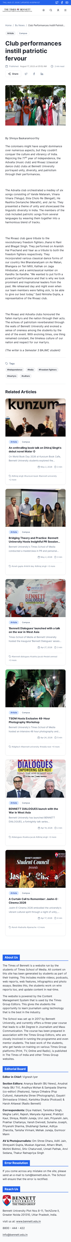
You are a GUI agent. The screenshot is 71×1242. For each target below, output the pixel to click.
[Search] (51, 10)
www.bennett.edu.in (28, 1221)
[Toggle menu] (65, 10)
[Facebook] (61, 2)
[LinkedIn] (42, 74)
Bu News (20, 25)
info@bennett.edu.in (15, 1234)
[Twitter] (56, 2)
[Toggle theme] (44, 10)
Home (8, 25)
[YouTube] (66, 2)
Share (15, 73)
